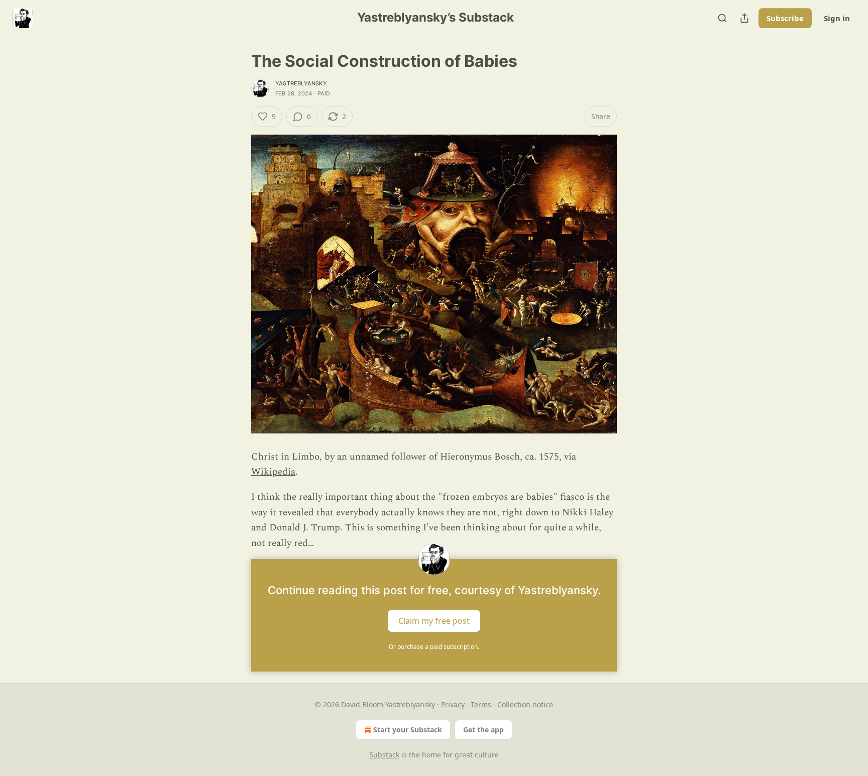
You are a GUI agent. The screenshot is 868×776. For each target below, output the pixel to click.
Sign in (837, 18)
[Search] (722, 18)
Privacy (453, 704)
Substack (384, 754)
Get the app (483, 729)
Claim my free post (434, 620)
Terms (481, 704)
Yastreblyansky (301, 83)
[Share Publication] (744, 18)
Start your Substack (407, 729)
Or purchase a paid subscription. (434, 646)
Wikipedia (273, 472)
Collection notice (525, 704)
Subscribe (785, 18)
